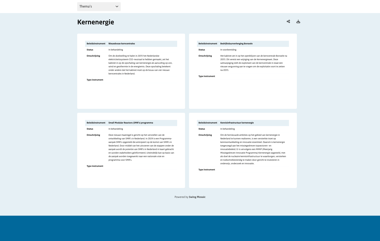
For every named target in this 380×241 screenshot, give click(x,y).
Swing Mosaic (197, 197)
